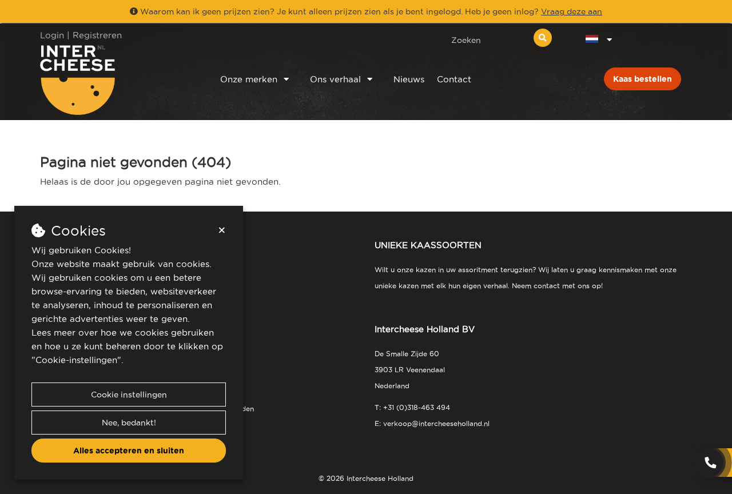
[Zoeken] (543, 38)
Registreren (97, 35)
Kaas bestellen (642, 78)
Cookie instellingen (129, 394)
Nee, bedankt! (129, 422)
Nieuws (408, 79)
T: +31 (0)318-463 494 (412, 407)
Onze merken (248, 79)
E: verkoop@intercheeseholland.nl (432, 423)
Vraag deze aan (571, 11)
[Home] (115, 79)
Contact (454, 79)
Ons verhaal (335, 79)
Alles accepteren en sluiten (128, 450)
